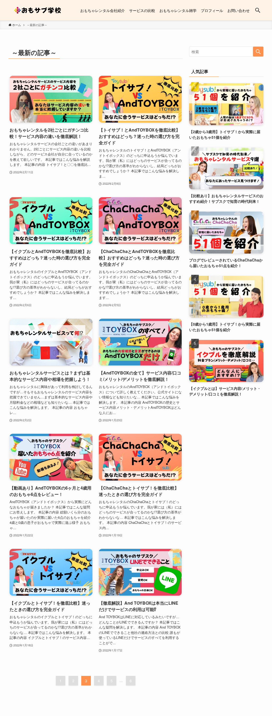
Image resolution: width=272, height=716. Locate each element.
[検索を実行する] (258, 52)
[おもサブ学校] (37, 10)
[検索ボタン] (258, 10)
